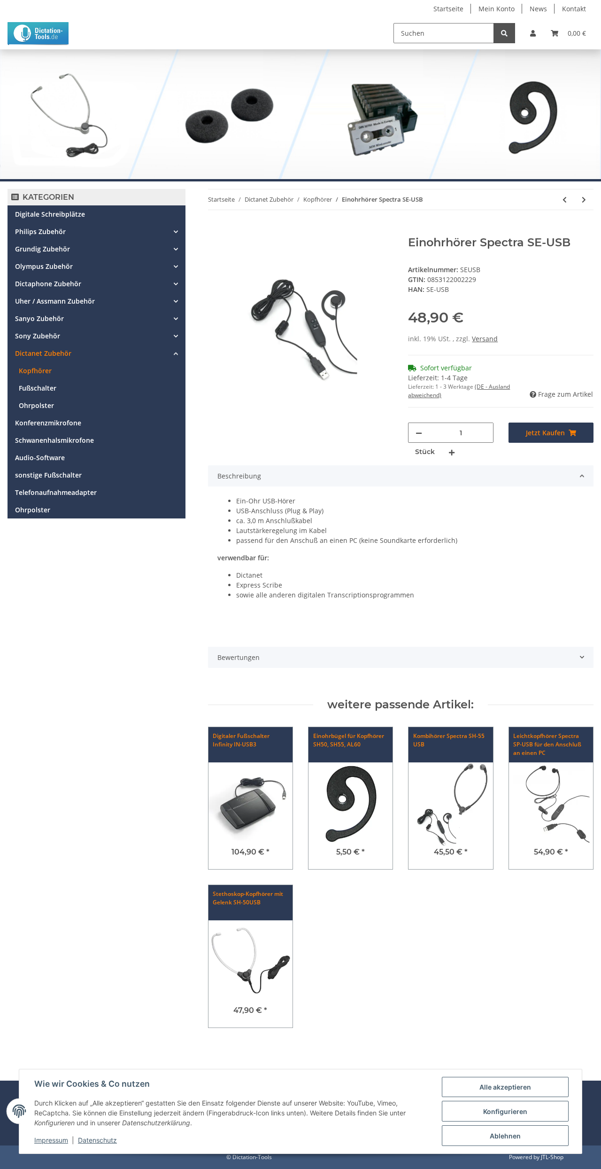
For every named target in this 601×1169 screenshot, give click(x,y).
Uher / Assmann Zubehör (55, 301)
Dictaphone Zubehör (48, 283)
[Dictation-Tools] (38, 33)
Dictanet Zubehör (43, 353)
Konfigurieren (505, 1111)
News (538, 8)
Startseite (448, 8)
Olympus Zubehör (44, 266)
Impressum (51, 1140)
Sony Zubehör (37, 335)
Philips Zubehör (40, 231)
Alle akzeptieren (505, 1087)
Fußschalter (37, 388)
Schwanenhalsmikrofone (54, 440)
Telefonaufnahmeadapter (56, 492)
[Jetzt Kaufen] (215, 231)
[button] (533, 33)
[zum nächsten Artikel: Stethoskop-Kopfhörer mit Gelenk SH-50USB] (583, 199)
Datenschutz (97, 1140)
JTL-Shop (552, 1157)
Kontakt (574, 8)
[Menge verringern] (418, 432)
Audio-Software (40, 457)
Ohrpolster (36, 405)
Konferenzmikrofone (48, 422)
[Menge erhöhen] (451, 452)
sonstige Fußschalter (48, 475)
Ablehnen (505, 1136)
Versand (485, 338)
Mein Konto (496, 8)
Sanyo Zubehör (39, 318)
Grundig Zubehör (42, 248)
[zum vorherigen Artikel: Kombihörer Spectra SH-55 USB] (564, 199)
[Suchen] (504, 33)
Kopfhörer (35, 370)
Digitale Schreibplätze (50, 214)
